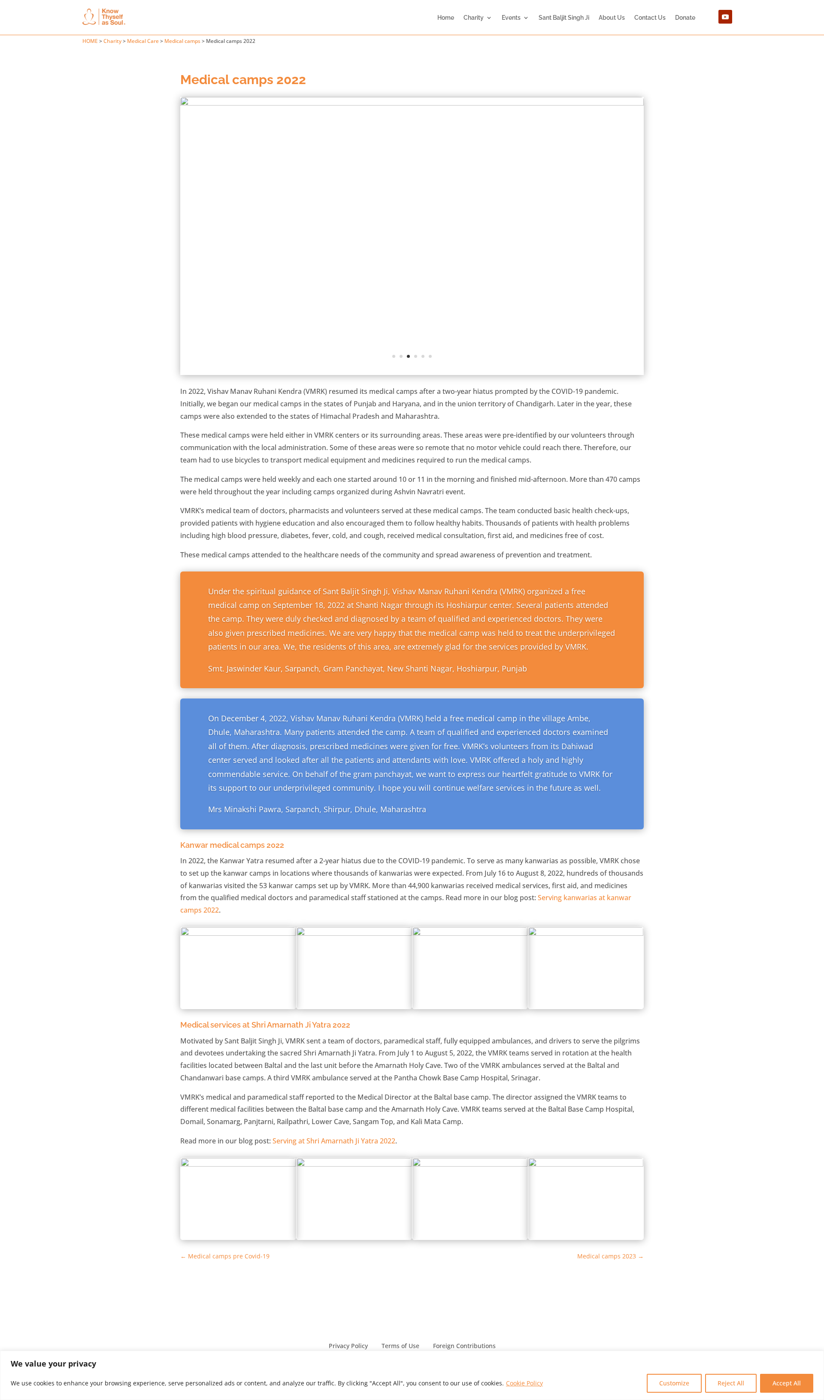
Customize (674, 1383)
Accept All (786, 1383)
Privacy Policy (348, 1346)
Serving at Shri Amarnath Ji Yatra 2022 (334, 1141)
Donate (685, 18)
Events (511, 18)
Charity (474, 18)
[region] (412, 1375)
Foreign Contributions (464, 1346)
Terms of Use (400, 1346)
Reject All (731, 1383)
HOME (90, 41)
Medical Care (143, 41)
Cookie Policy (524, 1383)
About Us (612, 18)
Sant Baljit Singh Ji (564, 18)
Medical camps (182, 41)
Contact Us (650, 18)
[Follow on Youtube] (725, 17)
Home (445, 18)
